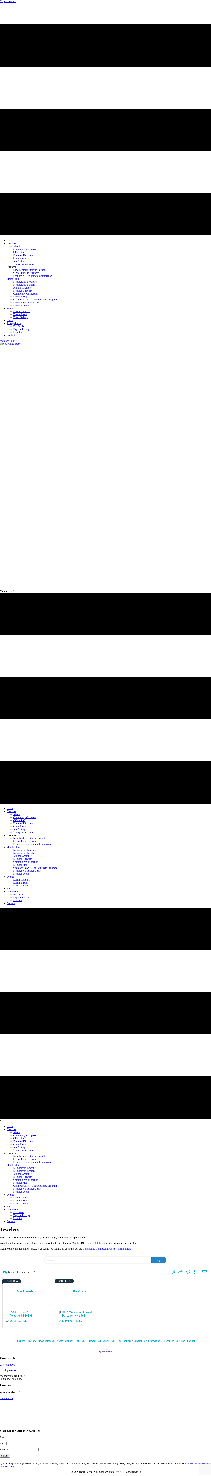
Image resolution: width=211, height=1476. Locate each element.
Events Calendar (64, 1340)
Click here (98, 1243)
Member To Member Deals (102, 1340)
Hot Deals (80, 1340)
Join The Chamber (185, 1340)
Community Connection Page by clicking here (107, 1248)
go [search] (160, 1260)
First (3, 1437)
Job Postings (124, 1340)
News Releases (46, 1340)
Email (4, 1449)
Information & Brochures (160, 1340)
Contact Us (139, 1340)
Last (3, 1443)
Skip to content (8, 1)
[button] (8, 340)
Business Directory (26, 1340)
